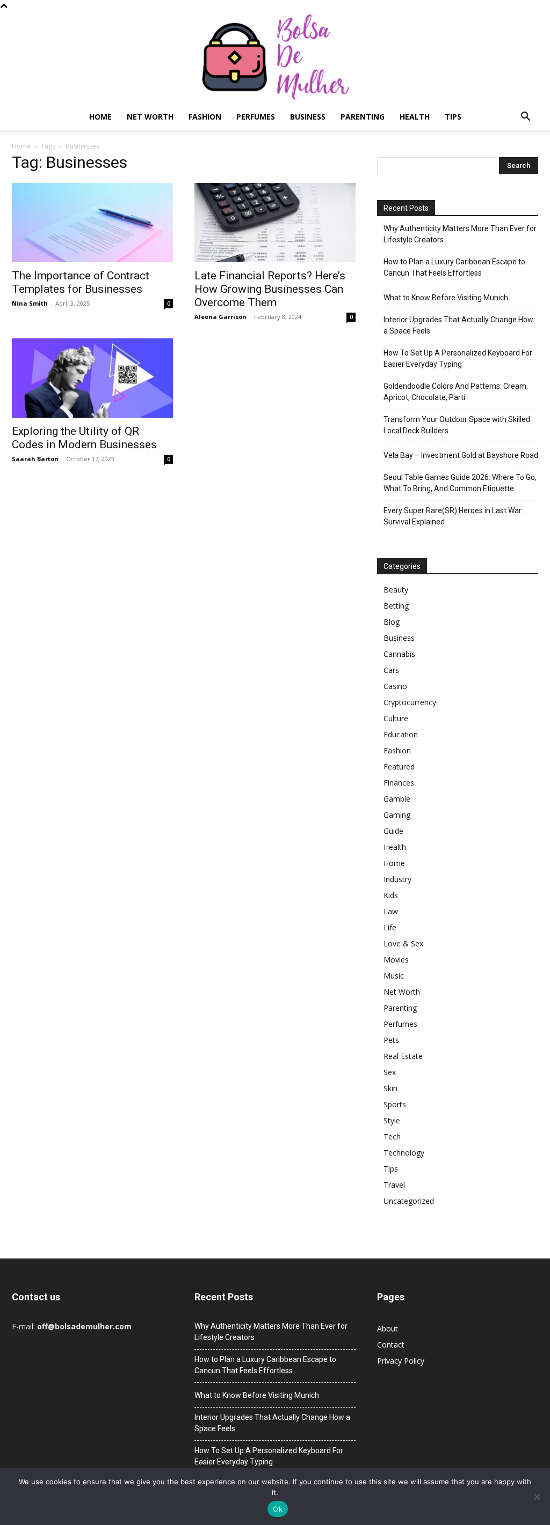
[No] (536, 1496)
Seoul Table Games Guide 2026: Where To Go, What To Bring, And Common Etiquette (460, 483)
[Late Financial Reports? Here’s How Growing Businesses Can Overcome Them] (275, 222)
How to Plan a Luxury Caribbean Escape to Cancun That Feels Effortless (454, 267)
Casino (395, 686)
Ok (278, 1509)
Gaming (396, 815)
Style (391, 1120)
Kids (390, 895)
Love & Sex (403, 943)
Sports (394, 1104)
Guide (393, 831)
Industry (397, 879)
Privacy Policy (400, 1361)
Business (307, 117)
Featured (399, 766)
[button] (525, 118)
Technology (403, 1153)
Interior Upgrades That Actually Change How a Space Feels (458, 325)
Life (389, 927)
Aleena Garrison (220, 317)
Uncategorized (408, 1201)
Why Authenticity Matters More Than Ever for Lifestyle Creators (460, 234)
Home (100, 117)
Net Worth (150, 117)
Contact (390, 1344)
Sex (389, 1072)
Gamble (396, 799)
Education (400, 734)
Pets (391, 1040)
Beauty (395, 589)
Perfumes (255, 117)
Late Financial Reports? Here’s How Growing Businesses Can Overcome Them (269, 289)
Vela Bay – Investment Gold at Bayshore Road (460, 455)
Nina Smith (30, 303)
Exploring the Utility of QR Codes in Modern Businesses (84, 438)
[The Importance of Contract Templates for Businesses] (92, 222)
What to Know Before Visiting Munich (445, 297)
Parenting (363, 117)
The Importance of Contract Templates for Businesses (80, 282)
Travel (394, 1185)
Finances (398, 783)
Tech (392, 1136)
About (387, 1328)
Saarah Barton (35, 459)
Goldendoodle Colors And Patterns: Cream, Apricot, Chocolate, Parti (455, 392)
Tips (453, 117)
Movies (396, 959)
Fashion (205, 117)
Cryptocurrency (409, 702)
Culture (395, 718)
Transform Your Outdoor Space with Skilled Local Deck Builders (456, 425)
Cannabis (399, 654)
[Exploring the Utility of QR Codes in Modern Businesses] (92, 378)
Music (393, 976)
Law (390, 911)
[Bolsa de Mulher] (275, 57)
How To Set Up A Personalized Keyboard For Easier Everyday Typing (457, 358)
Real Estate (403, 1056)
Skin (390, 1088)
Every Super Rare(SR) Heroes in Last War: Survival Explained (453, 516)
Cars (391, 670)
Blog (391, 622)
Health (415, 117)
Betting (396, 606)
